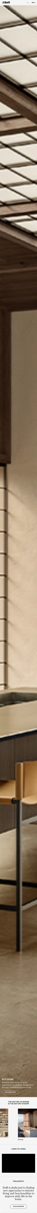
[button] (2, 551)
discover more (18, 1206)
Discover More (10, 1092)
